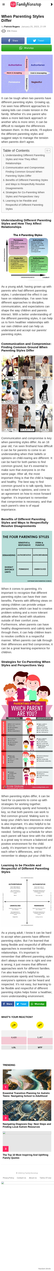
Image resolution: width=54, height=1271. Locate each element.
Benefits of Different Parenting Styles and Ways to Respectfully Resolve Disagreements (27, 184)
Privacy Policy (8, 1178)
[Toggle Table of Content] (46, 150)
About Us (33, 1178)
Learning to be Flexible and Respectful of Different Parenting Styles (24, 204)
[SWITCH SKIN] (51, 4)
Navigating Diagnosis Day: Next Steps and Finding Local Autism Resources (27, 1125)
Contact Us (21, 1178)
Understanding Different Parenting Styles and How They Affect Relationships (25, 159)
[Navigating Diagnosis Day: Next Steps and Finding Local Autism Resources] (27, 1110)
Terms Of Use (45, 1178)
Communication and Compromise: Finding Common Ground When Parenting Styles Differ (25, 171)
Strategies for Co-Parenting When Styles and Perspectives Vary (25, 194)
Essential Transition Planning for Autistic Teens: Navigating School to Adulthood (26, 1094)
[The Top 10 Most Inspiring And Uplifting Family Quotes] (27, 1141)
